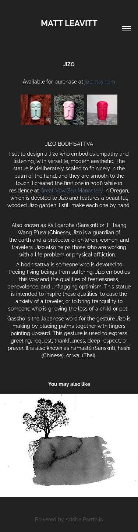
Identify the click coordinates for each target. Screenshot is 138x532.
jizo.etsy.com (100, 81)
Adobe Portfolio (84, 518)
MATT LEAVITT (69, 22)
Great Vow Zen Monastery (71, 190)
